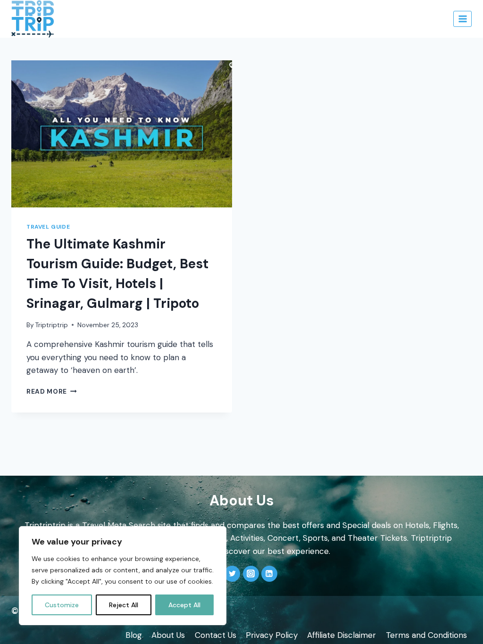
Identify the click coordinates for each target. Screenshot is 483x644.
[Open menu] (462, 18)
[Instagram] (251, 574)
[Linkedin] (269, 574)
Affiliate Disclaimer (341, 635)
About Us (168, 635)
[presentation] (121, 133)
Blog (133, 635)
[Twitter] (232, 574)
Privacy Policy (272, 635)
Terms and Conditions (426, 635)
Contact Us (215, 635)
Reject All (123, 605)
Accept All (184, 605)
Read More (51, 392)
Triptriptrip (51, 325)
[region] (122, 575)
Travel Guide (48, 227)
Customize (62, 605)
